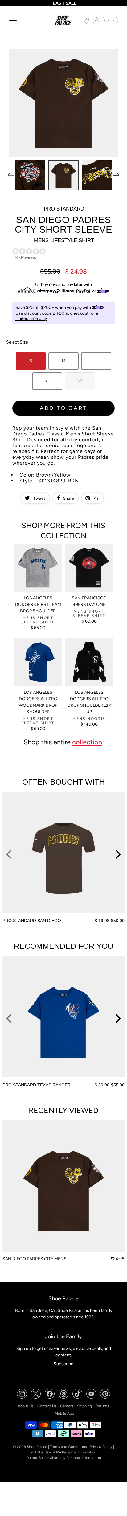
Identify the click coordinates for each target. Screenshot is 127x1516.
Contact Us (46, 1406)
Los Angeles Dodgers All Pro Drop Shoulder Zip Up (89, 702)
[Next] (116, 175)
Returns (102, 1406)
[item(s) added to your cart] (106, 20)
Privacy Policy (101, 1447)
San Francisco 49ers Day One (89, 601)
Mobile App (64, 1413)
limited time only (31, 318)
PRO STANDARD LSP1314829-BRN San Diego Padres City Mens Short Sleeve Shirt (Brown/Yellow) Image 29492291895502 (60, 57)
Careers (66, 1406)
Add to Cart (63, 408)
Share (68, 498)
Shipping (84, 1406)
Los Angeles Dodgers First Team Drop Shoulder (38, 604)
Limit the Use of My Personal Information (62, 1452)
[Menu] (13, 20)
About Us (26, 1406)
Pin (96, 498)
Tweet (39, 498)
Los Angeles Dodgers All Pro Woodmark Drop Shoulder (38, 702)
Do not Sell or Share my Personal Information (63, 1458)
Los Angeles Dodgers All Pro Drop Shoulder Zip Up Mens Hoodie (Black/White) (88, 648)
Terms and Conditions (68, 1447)
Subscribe (63, 1363)
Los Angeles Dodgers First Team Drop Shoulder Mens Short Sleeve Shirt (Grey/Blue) (37, 554)
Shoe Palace (37, 1447)
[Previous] (10, 175)
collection (87, 742)
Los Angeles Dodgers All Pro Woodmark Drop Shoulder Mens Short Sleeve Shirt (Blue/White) (37, 651)
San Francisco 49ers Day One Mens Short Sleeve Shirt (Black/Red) (89, 552)
